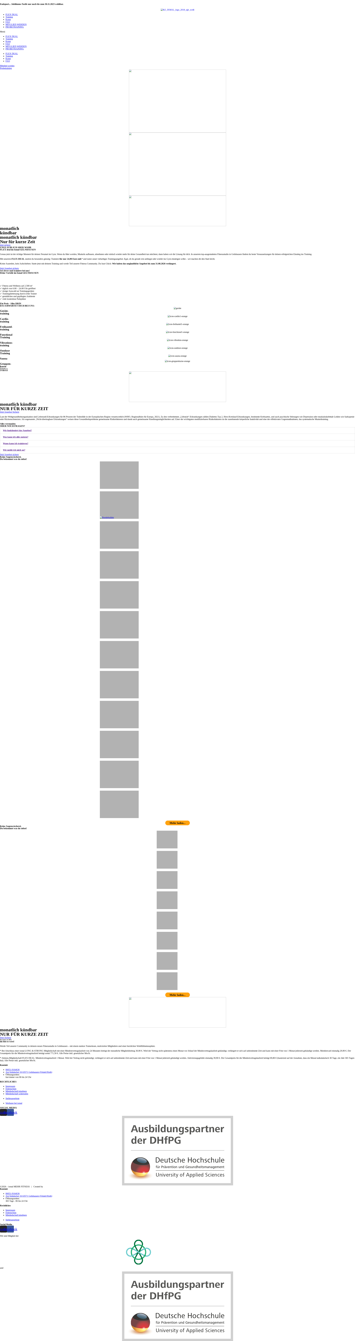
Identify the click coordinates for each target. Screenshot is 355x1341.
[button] (177, 31)
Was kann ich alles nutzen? (15, 437)
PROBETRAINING (15, 27)
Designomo (49, 1186)
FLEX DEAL (12, 14)
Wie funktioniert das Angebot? (17, 430)
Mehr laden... (178, 822)
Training (9, 17)
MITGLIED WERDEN (16, 24)
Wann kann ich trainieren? (15, 443)
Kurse (8, 19)
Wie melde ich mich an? (14, 450)
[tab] (177, 430)
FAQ (8, 22)
